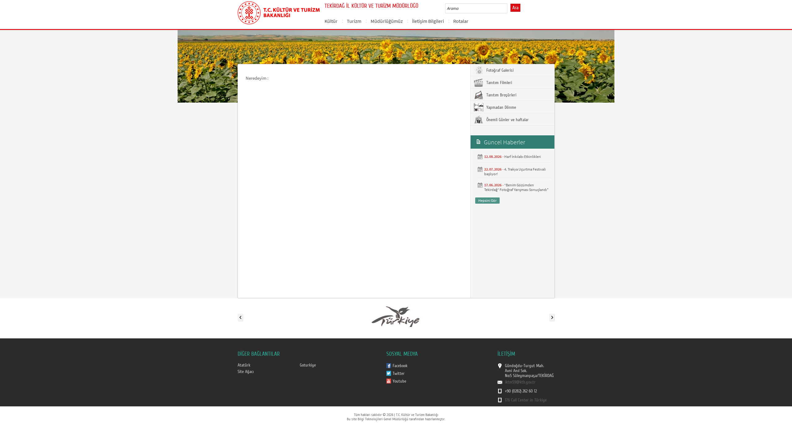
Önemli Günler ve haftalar (507, 119)
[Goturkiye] (396, 316)
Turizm (354, 21)
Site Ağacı (246, 371)
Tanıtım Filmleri (498, 82)
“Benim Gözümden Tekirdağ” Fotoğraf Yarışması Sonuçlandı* (516, 187)
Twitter (399, 373)
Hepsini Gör (487, 200)
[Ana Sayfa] (279, 12)
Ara (515, 8)
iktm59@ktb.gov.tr (520, 382)
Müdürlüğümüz (387, 21)
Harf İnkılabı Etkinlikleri (522, 156)
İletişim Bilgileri (428, 21)
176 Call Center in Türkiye (526, 400)
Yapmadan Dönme (500, 107)
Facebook (400, 365)
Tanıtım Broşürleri (500, 95)
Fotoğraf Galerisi (499, 70)
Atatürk (244, 365)
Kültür (331, 21)
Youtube (399, 381)
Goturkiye (308, 365)
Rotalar (460, 21)
